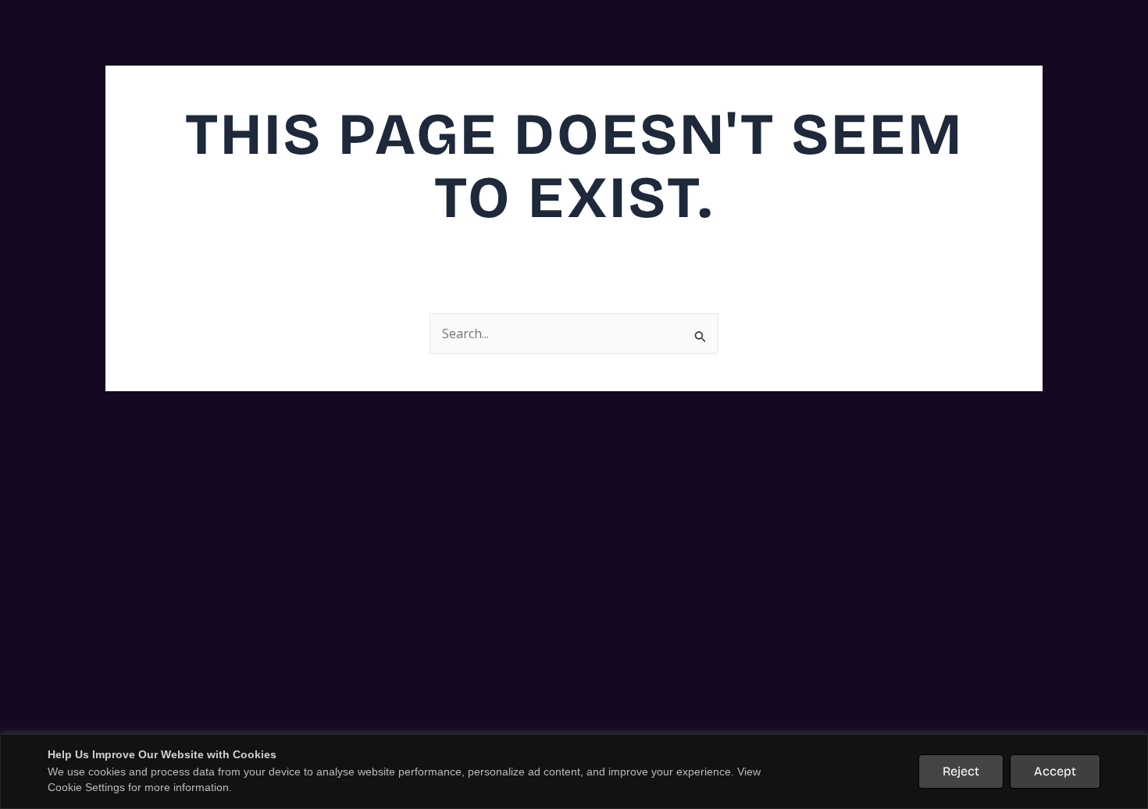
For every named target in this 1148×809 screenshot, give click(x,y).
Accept (1055, 771)
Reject (961, 771)
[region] (574, 771)
